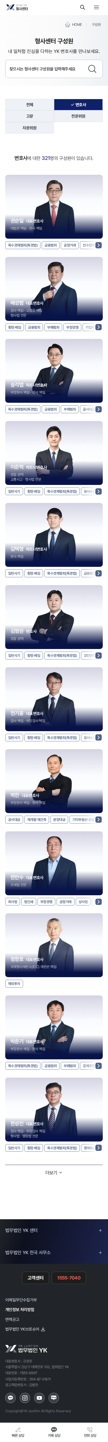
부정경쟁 (72, 327)
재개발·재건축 (36, 819)
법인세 (28, 901)
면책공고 (12, 1319)
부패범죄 (53, 327)
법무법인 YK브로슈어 (22, 1329)
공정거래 (70, 245)
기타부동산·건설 (83, 819)
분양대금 (59, 819)
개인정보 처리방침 (19, 1309)
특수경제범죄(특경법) (22, 245)
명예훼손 (90, 1147)
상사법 (83, 901)
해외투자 (14, 983)
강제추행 (89, 1065)
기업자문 (91, 327)
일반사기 (14, 491)
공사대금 (89, 409)
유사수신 (90, 491)
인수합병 (89, 245)
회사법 (12, 901)
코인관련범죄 (93, 655)
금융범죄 (51, 245)
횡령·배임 (14, 327)
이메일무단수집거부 (21, 1300)
